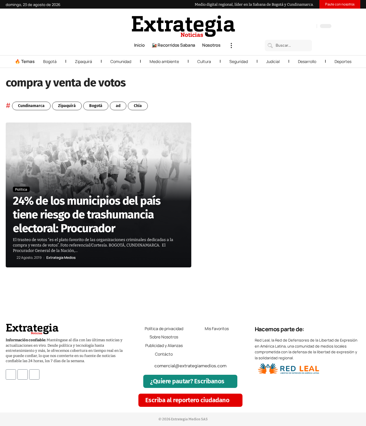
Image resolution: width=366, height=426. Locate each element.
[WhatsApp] (311, 26)
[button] (231, 45)
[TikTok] (299, 26)
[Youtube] (34, 374)
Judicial (273, 61)
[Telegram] (305, 26)
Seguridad (238, 61)
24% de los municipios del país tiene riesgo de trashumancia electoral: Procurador (86, 214)
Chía (138, 105)
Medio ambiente (164, 61)
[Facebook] (282, 26)
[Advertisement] (326, 208)
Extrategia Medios (60, 257)
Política (21, 189)
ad (118, 105)
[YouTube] (288, 26)
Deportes (343, 61)
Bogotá (50, 61)
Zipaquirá (83, 61)
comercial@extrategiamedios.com (190, 365)
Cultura (204, 61)
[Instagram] (294, 26)
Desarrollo (307, 61)
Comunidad (120, 61)
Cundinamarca (31, 105)
